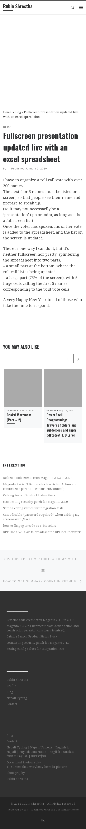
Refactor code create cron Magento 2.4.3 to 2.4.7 (37, 477)
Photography (16, 772)
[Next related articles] (78, 358)
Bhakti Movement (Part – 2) (19, 417)
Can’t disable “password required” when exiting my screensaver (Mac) (41, 517)
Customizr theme (67, 809)
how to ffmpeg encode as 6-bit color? (29, 525)
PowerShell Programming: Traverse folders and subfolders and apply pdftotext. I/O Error (61, 425)
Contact (12, 704)
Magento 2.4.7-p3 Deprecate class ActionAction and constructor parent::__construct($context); (40, 486)
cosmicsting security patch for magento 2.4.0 (35, 501)
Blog (18, 112)
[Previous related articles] (68, 358)
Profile (11, 685)
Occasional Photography (24, 762)
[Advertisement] (43, 59)
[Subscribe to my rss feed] (43, 821)
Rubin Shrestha (17, 679)
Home (7, 112)
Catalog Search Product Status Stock (29, 495)
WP (26, 809)
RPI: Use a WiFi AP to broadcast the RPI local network (42, 532)
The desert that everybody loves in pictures (37, 766)
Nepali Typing (17, 698)
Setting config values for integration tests (33, 508)
